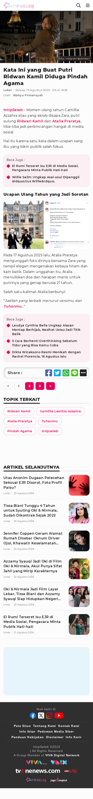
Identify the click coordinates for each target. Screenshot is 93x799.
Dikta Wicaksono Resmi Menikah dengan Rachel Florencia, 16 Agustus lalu (46, 354)
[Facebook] (33, 715)
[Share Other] (83, 373)
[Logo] (17, 5)
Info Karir (74, 737)
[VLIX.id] (59, 762)
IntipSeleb (13, 110)
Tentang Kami (44, 726)
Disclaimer (55, 737)
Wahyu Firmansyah (28, 95)
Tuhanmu (12, 306)
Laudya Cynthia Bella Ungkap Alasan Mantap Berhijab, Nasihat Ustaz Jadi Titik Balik (46, 329)
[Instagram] (49, 715)
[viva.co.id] (36, 762)
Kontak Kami (68, 726)
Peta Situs (22, 726)
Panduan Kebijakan (27, 737)
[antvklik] (70, 771)
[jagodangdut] (58, 779)
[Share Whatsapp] (66, 373)
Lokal (7, 90)
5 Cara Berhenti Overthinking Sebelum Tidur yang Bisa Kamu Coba (44, 343)
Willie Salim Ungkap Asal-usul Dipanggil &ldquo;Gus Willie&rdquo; (46, 179)
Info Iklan (27, 731)
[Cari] (78, 5)
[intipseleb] (36, 779)
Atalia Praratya (66, 121)
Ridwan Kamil (30, 121)
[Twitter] (41, 715)
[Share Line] (74, 373)
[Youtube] (59, 715)
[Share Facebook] (48, 373)
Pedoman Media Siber (56, 731)
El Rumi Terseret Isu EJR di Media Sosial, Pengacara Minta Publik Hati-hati (45, 168)
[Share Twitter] (57, 373)
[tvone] (38, 771)
